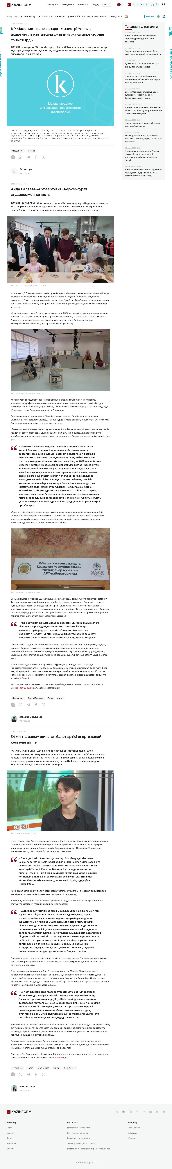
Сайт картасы (134, 1127)
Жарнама (132, 1138)
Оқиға (9, 1127)
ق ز (152, 4)
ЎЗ (157, 4)
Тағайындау (29, 16)
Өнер (60, 698)
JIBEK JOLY (70, 1068)
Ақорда (18, 16)
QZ (133, 4)
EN (142, 4)
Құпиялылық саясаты (77, 1133)
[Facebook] (36, 157)
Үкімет (31, 150)
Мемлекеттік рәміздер (78, 1138)
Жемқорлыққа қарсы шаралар (81, 1143)
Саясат (10, 1133)
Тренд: (10, 16)
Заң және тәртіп (45, 16)
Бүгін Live (17, 1068)
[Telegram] (28, 157)
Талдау (95, 5)
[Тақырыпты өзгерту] (121, 4)
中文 (148, 4)
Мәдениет (18, 150)
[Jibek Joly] (150, 16)
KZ (129, 4)
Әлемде (11, 1148)
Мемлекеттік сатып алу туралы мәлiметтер (88, 1148)
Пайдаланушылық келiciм (79, 1127)
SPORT (107, 4)
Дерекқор (60, 16)
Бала (50, 698)
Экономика (12, 1143)
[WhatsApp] (20, 157)
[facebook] (137, 1112)
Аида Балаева (36, 698)
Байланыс (132, 1133)
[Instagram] (13, 157)
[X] (43, 157)
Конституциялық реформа (95, 16)
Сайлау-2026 (116, 16)
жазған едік (61, 1057)
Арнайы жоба (73, 16)
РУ (138, 4)
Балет (30, 1068)
